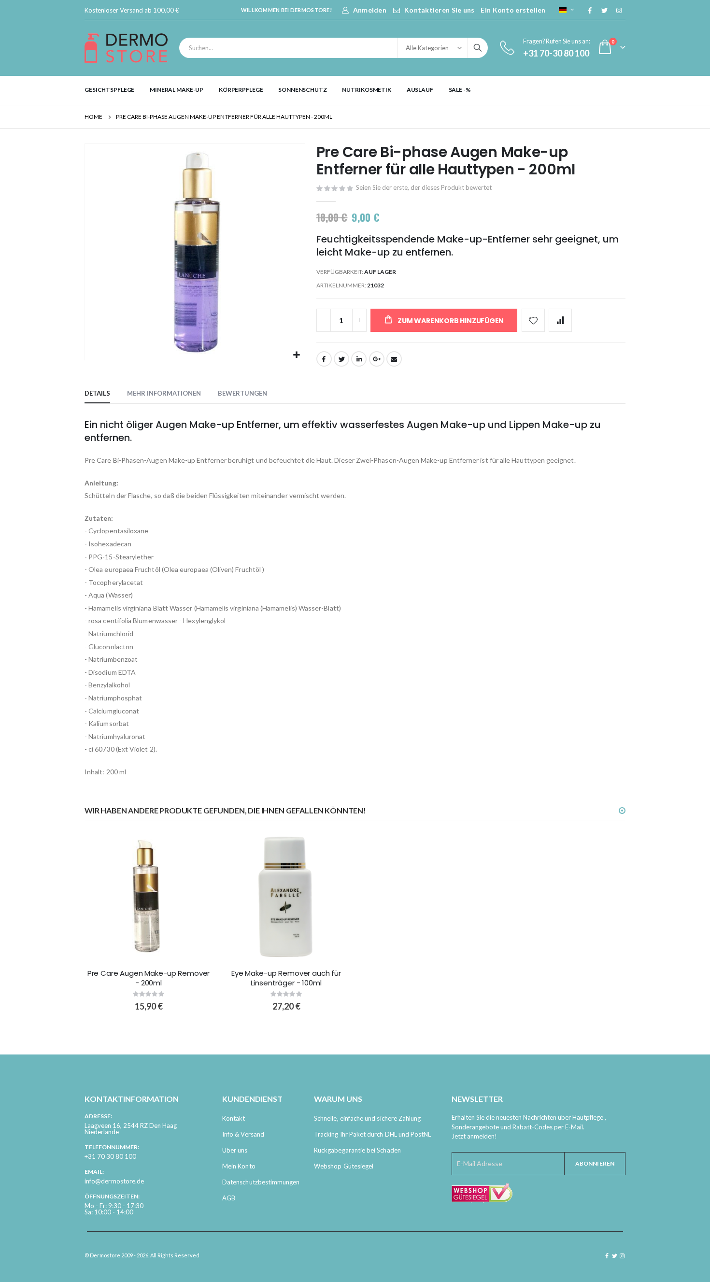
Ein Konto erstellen (513, 10)
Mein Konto (239, 1166)
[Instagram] (618, 10)
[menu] (355, 90)
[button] (296, 355)
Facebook (324, 359)
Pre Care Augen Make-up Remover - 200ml (148, 978)
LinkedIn (359, 359)
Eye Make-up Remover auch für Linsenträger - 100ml (286, 978)
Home (93, 116)
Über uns (235, 1150)
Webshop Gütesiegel (343, 1166)
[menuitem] (109, 90)
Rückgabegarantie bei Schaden (357, 1150)
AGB (228, 1198)
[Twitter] (604, 10)
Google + (376, 359)
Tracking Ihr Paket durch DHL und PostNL (372, 1134)
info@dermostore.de (114, 1181)
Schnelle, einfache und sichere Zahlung (367, 1118)
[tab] (97, 393)
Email (394, 359)
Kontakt (233, 1118)
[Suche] (478, 48)
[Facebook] (589, 10)
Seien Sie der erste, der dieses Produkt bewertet (424, 187)
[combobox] (333, 48)
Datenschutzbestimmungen (261, 1182)
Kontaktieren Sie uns (439, 10)
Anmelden (369, 10)
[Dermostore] (126, 48)
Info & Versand (243, 1134)
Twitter (341, 359)
